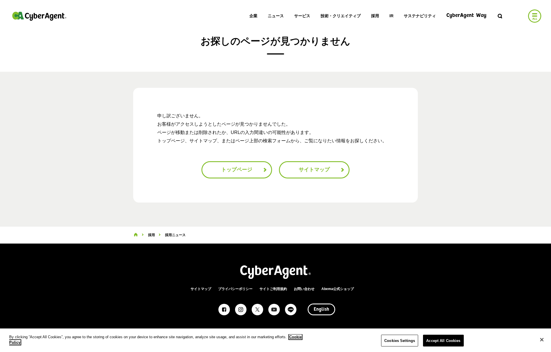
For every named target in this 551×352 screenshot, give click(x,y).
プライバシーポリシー (235, 289)
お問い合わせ (304, 289)
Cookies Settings (399, 341)
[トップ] (135, 235)
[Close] (542, 339)
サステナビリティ (420, 15)
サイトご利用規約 (273, 289)
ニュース (276, 15)
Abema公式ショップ (337, 289)
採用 (375, 15)
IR (391, 15)
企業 (253, 15)
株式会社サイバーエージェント (39, 16)
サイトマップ (314, 169)
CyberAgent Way (466, 16)
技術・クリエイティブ (341, 15)
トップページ (236, 169)
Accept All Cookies (443, 341)
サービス (302, 15)
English (321, 309)
